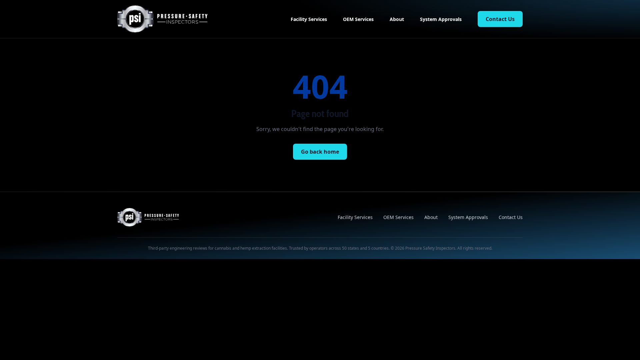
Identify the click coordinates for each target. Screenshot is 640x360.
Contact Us (500, 19)
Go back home (320, 151)
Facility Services (309, 19)
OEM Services (358, 19)
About (397, 19)
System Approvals (441, 19)
